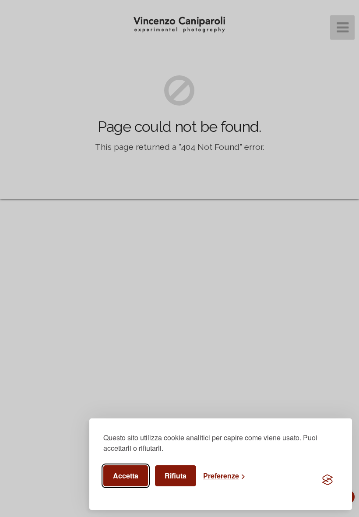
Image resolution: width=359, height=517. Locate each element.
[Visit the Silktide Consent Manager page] (327, 480)
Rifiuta (176, 476)
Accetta (125, 476)
